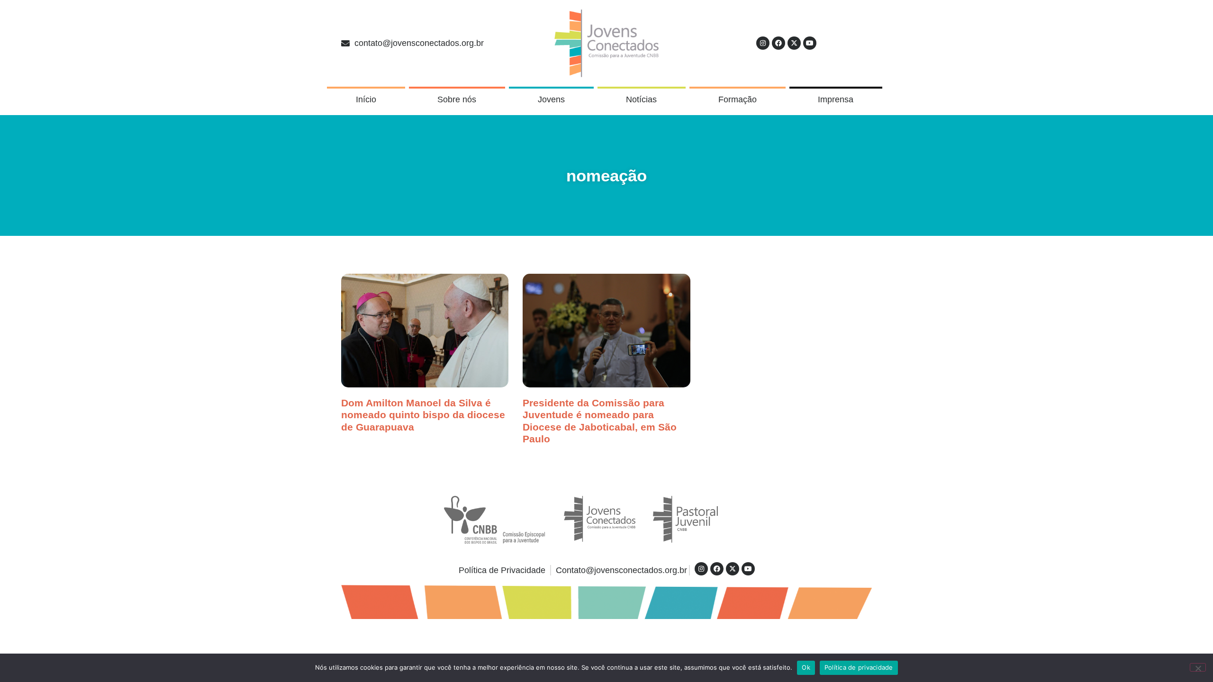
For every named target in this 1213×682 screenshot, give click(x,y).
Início (366, 99)
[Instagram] (762, 43)
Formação (737, 99)
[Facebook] (778, 43)
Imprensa (835, 99)
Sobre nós (456, 99)
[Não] (1198, 667)
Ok (806, 667)
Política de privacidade (858, 667)
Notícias (641, 99)
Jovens (551, 99)
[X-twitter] (794, 43)
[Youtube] (809, 43)
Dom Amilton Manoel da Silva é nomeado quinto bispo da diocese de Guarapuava (423, 414)
